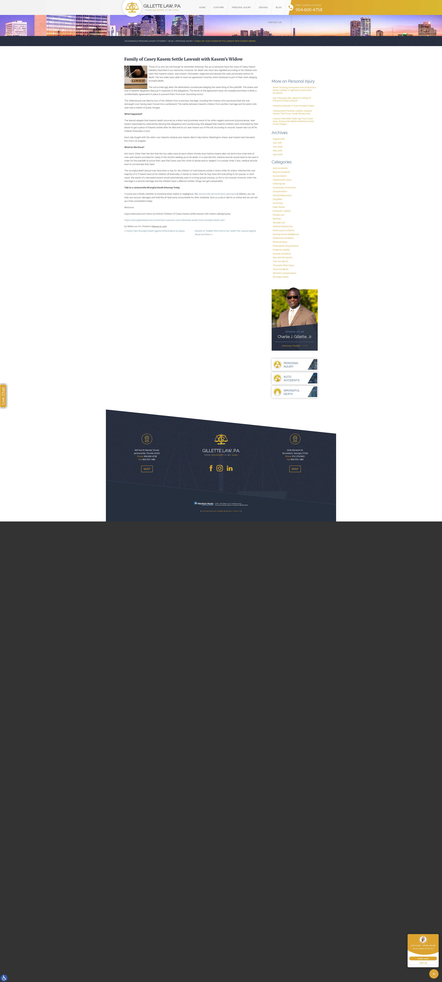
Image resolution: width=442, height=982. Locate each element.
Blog (278, 7)
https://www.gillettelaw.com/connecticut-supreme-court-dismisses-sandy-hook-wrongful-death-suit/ (174, 220)
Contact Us (274, 22)
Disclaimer (217, 511)
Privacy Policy (232, 511)
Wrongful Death (280, 277)
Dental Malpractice (282, 195)
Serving (263, 7)
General (277, 218)
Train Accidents (280, 261)
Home (202, 7)
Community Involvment (284, 187)
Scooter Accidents (282, 253)
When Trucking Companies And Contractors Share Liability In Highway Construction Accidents (294, 90)
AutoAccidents (292, 378)
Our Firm (219, 7)
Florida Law (278, 215)
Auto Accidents (280, 168)
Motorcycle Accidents (283, 230)
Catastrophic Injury (282, 180)
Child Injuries (279, 183)
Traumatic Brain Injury (283, 265)
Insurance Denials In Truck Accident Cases (293, 105)
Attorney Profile (291, 345)
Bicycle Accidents (281, 172)
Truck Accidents (280, 269)
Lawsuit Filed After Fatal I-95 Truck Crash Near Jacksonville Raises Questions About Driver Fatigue (293, 121)
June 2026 (278, 146)
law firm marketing (222, 505)
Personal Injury (241, 7)
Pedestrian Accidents (283, 238)
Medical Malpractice (283, 226)
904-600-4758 (309, 9)
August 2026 (279, 139)
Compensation (280, 191)
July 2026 (277, 143)
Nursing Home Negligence (286, 234)
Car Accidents (279, 176)
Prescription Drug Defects (286, 246)
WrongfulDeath (292, 392)
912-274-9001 (298, 456)
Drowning (277, 203)
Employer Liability (282, 211)
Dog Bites (277, 199)
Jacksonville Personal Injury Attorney (145, 41)
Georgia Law (279, 222)
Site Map (206, 511)
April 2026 (277, 154)
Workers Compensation (284, 273)
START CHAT (423, 959)
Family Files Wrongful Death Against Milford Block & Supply (155, 231)
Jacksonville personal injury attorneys (217, 194)
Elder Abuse (279, 207)
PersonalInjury (291, 365)
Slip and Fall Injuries (282, 257)
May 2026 (277, 150)
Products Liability (281, 250)
